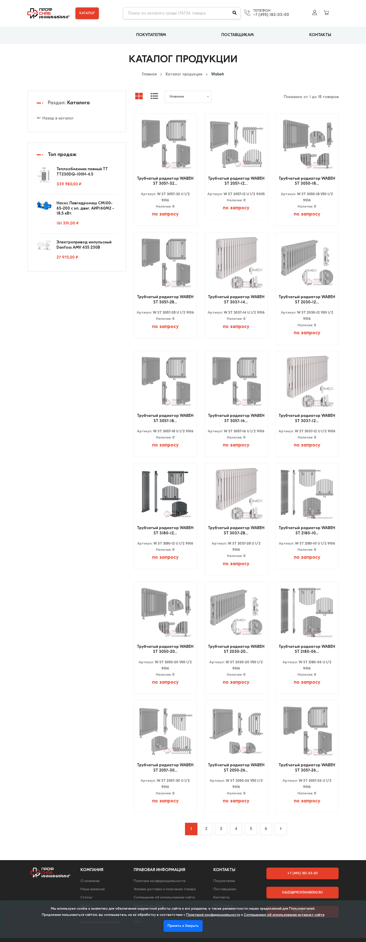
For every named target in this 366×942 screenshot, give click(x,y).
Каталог (87, 13)
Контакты (320, 35)
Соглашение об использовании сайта (164, 897)
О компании (90, 881)
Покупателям (151, 35)
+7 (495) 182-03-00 (271, 15)
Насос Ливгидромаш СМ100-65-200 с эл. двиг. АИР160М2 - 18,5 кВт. (85, 208)
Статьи (86, 897)
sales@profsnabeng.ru (302, 892)
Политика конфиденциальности (159, 881)
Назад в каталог (57, 118)
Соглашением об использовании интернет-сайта (284, 915)
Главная (149, 74)
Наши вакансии (92, 889)
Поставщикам (237, 35)
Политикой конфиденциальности (213, 915)
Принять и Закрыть (183, 926)
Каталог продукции (184, 74)
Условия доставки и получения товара (165, 889)
